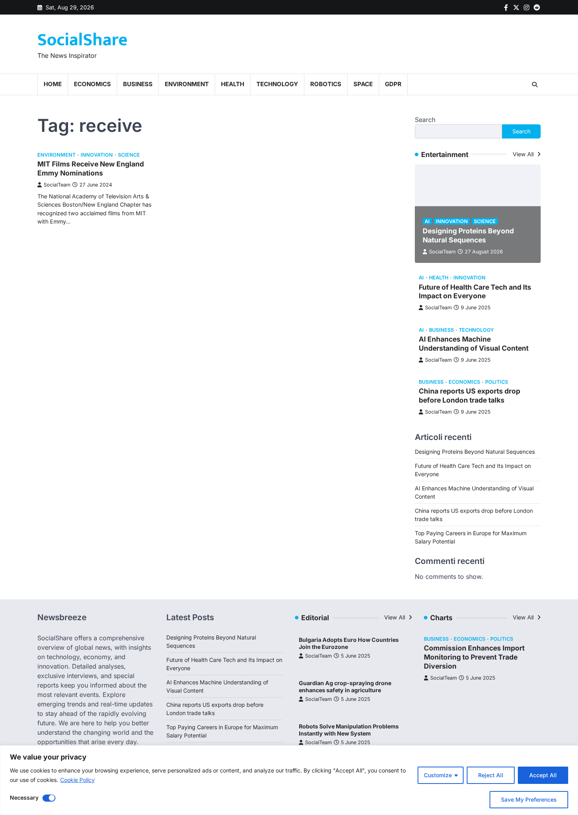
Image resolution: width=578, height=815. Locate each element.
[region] (289, 780)
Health (232, 84)
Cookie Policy (77, 779)
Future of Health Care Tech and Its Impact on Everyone (475, 291)
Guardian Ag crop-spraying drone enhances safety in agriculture (345, 687)
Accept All (543, 775)
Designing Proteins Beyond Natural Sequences (468, 235)
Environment (187, 84)
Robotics (325, 84)
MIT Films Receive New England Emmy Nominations (90, 168)
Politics (496, 382)
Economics (92, 84)
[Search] (535, 85)
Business (138, 84)
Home (53, 84)
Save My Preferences (529, 799)
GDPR (393, 84)
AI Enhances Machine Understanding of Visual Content (473, 343)
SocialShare (82, 40)
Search (425, 120)
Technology (277, 84)
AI (427, 221)
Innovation (97, 155)
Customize (438, 775)
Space (363, 84)
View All (524, 154)
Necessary (24, 797)
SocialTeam (57, 185)
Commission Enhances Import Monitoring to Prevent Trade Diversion (474, 657)
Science (129, 155)
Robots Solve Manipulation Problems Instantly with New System (349, 730)
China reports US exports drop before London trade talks (469, 395)
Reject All (490, 775)
